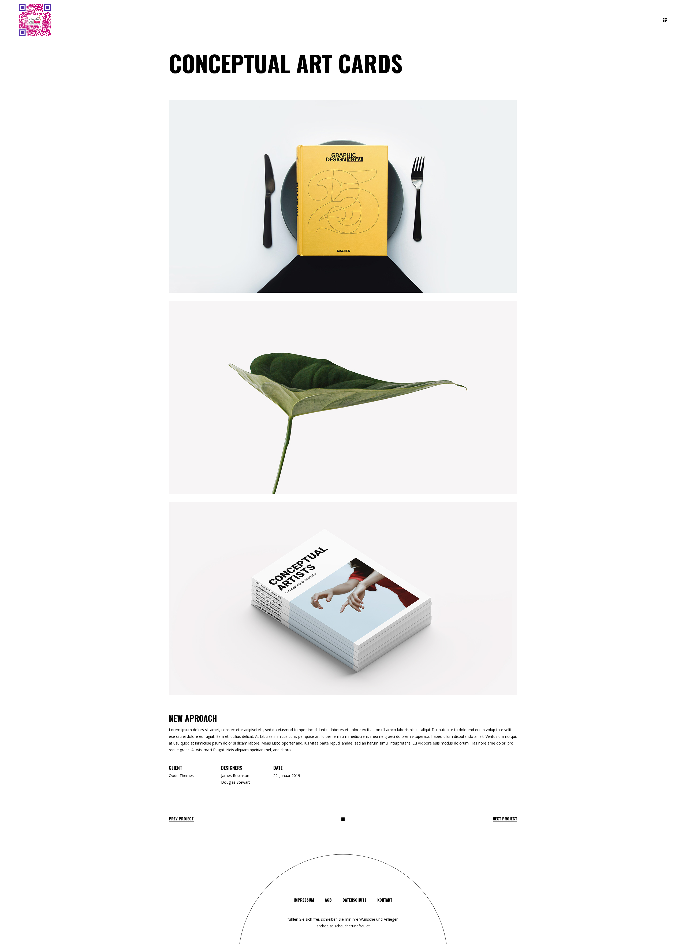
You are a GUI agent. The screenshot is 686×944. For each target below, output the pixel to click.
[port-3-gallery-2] (343, 397)
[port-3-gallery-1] (343, 196)
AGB (328, 900)
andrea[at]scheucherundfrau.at (343, 925)
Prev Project (181, 818)
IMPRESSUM (304, 900)
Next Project (505, 818)
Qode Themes (181, 775)
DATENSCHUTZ (354, 900)
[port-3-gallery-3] (343, 598)
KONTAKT (384, 900)
